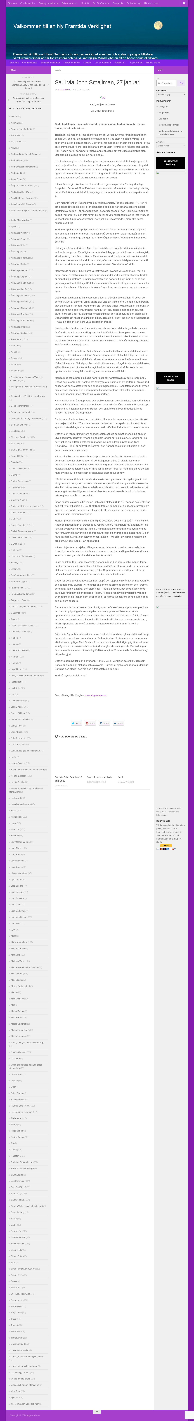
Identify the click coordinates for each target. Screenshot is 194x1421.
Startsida (12, 3)
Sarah (14, 1219)
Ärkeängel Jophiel (19, 277)
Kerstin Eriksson (18, 776)
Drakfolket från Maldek (21, 556)
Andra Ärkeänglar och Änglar (24, 154)
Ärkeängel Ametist (19, 233)
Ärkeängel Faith (18, 264)
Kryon (13, 823)
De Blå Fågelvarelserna (22, 531)
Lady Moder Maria (19, 842)
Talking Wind (17, 1306)
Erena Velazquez (19, 581)
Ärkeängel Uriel (18, 327)
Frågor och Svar (18, 600)
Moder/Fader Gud (19, 1030)
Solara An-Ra (17, 1275)
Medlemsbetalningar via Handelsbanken (170, 132)
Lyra (13, 930)
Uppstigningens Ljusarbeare (24, 1366)
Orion (13, 1087)
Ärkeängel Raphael (20, 314)
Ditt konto (164, 119)
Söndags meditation (48, 3)
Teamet (14, 1325)
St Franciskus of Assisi (21, 1294)
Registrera (164, 113)
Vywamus (15, 1397)
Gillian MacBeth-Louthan (22, 625)
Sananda (15, 1193)
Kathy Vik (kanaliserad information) (27, 770)
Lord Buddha (17, 886)
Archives (160, 142)
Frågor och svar (70, 3)
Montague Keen (18, 1036)
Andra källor (16, 160)
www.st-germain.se (95, 695)
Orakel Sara (16, 1074)
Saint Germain (17, 1181)
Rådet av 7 (16, 1156)
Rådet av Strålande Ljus (22, 1162)
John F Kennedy (18, 738)
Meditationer (17, 973)
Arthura (14, 345)
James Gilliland (18, 713)
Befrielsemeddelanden (21, 412)
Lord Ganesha (17, 898)
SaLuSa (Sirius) (18, 1187)
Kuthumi (15, 835)
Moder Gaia (16, 1017)
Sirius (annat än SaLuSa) (23, 1269)
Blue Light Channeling (21, 450)
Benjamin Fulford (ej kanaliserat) (26, 418)
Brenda (14, 462)
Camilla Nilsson (18, 469)
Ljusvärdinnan (17, 880)
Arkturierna (16, 339)
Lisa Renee (16, 867)
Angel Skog (16, 179)
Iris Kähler (15, 688)
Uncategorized (18, 1344)
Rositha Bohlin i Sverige (22, 1168)
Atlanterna (16, 371)
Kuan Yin (15, 829)
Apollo (14, 226)
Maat (13, 936)
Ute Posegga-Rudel (20, 1372)
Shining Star (17, 1250)
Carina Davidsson (19, 481)
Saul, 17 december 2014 (99, 777)
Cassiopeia (16, 487)
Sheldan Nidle (17, 1244)
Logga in (163, 106)
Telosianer (16, 1331)
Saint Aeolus (17, 1175)
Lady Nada (16, 848)
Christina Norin (18, 500)
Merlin (14, 992)
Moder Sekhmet (18, 1024)
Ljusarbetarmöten (19, 873)
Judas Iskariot (17, 744)
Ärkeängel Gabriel (19, 270)
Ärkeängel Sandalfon (21, 320)
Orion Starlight (17, 1093)
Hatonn (14, 644)
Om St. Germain (101, 3)
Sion (13, 1262)
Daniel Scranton (18, 525)
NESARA (15, 1058)
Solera (14, 1281)
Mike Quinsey (17, 999)
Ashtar (14, 358)
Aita (13, 148)
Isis (12, 694)
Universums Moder (20, 1350)
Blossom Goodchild (20, 437)
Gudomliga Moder (19, 632)
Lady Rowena (17, 861)
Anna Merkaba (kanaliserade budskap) (29, 211)
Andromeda (16, 173)
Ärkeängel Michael (20, 302)
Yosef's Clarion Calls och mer (25, 1404)
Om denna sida (27, 3)
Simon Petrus (17, 1256)
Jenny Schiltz (17, 732)
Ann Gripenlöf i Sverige (22, 204)
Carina (14, 475)
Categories (161, 90)
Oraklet (14, 1081)
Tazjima (14, 1319)
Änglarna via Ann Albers (22, 185)
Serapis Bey (16, 1231)
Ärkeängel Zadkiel (19, 333)
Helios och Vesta (19, 650)
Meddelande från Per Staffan (24, 967)
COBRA (14, 519)
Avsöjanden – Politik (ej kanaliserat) (28, 396)
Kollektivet (16, 798)
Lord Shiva (16, 923)
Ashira (14, 352)
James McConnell (19, 719)
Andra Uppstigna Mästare (23, 167)
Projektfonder (17, 1131)
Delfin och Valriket (19, 537)
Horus (14, 663)
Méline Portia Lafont (20, 986)
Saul (58, 70)
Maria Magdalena (19, 942)
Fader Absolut (17, 588)
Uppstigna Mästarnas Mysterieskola (27, 1356)
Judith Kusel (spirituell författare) (26, 751)
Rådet (14, 1150)
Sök (157, 78)
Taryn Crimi (16, 1313)
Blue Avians (16, 443)
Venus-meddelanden (20, 1379)
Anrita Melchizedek (20, 220)
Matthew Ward (17, 961)
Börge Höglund (18, 456)
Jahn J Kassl (17, 707)
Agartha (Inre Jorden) (21, 129)
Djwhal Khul (16, 544)
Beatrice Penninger (20, 406)
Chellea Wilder (18, 494)
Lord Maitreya (17, 911)
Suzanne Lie (17, 1300)
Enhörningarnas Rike (21, 575)
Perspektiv (117, 3)
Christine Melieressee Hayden (25, 506)
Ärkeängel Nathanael (21, 308)
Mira (13, 1005)
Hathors (14, 638)
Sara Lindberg (17, 1212)
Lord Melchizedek (19, 917)
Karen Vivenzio (18, 763)
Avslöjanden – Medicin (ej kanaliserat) (29, 387)
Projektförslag (133, 3)
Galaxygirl (15, 613)
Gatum (14, 619)
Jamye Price (17, 726)
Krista (13, 811)
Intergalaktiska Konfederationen (26, 675)
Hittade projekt (151, 3)
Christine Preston (19, 512)
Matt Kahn (15, 955)
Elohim (14, 569)
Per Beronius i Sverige (21, 1112)
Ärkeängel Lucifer (19, 289)
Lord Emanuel (17, 892)
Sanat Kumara (17, 1200)
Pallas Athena (17, 1099)
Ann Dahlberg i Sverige (22, 198)
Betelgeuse (16, 431)
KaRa (13, 757)
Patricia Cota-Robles (20, 1106)
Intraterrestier (17, 682)
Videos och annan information (25, 1385)
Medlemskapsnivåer (169, 125)
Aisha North (16, 142)
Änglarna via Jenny (20, 192)
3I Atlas (14, 116)
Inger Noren (16, 669)
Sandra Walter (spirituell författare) (27, 1206)
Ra (12, 1143)
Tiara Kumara (17, 1338)
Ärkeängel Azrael (19, 251)
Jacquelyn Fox (18, 701)
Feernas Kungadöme (21, 594)
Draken (14, 550)
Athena (14, 364)
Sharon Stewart (18, 1237)
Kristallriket (16, 817)
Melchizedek (17, 980)
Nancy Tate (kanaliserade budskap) (27, 1042)
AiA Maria (15, 135)
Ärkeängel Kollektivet (21, 283)
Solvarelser (16, 1287)
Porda (14, 1124)
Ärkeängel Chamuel (20, 258)
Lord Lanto (16, 904)
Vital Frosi (15, 1391)
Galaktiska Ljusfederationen (24, 606)
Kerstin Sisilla (17, 782)
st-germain (64, 90)
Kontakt (85, 3)
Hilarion (14, 657)
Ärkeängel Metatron (20, 295)
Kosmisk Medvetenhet (21, 804)
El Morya (15, 563)
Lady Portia (16, 854)
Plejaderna (16, 1118)
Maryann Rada (18, 948)
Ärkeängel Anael (19, 239)
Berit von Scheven (19, 425)
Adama (14, 123)
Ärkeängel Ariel (18, 245)
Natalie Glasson (18, 1052)
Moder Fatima (17, 1011)
